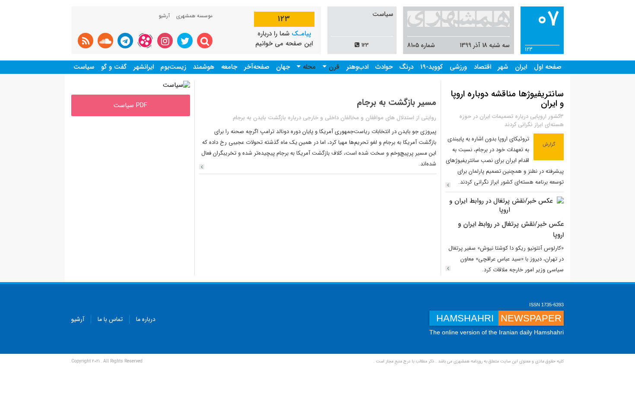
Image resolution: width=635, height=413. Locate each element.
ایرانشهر (143, 67)
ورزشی (458, 67)
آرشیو (164, 16)
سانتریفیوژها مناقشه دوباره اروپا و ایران (507, 98)
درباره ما (146, 319)
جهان (283, 67)
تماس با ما (110, 319)
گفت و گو (114, 67)
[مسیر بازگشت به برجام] (201, 166)
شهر (503, 67)
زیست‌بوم (173, 67)
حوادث (384, 67)
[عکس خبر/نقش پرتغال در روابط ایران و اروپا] (504, 205)
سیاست (83, 67)
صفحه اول (548, 67)
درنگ (406, 67)
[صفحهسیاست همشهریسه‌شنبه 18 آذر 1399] (176, 85)
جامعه (229, 67)
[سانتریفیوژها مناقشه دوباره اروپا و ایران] (448, 184)
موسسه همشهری (194, 16)
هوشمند (203, 67)
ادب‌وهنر (357, 67)
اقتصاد (482, 67)
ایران (521, 67)
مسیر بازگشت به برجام (396, 102)
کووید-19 (431, 67)
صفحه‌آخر (257, 67)
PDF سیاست (130, 105)
